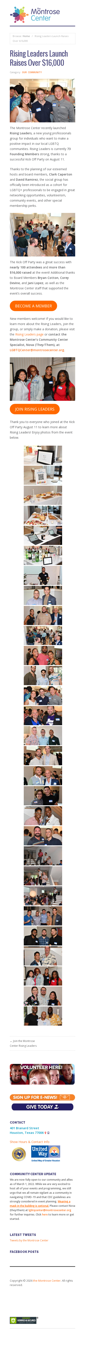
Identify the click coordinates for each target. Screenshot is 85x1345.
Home (26, 36)
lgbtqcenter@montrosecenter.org (50, 1210)
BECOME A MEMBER (33, 305)
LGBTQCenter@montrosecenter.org (37, 350)
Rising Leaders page (29, 334)
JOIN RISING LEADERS (34, 409)
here (45, 1214)
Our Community (32, 72)
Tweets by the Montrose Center (29, 1240)
